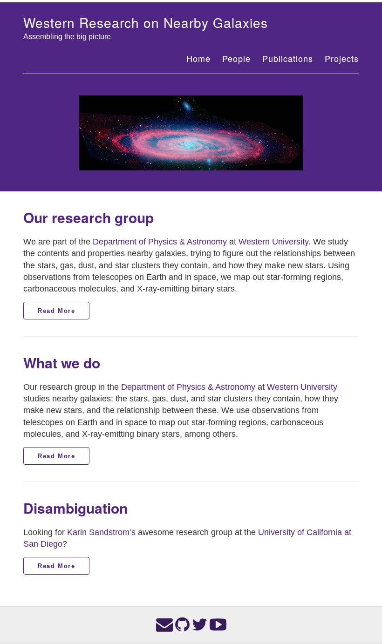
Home (198, 58)
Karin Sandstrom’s (101, 532)
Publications (287, 58)
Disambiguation (75, 508)
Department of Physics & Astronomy (160, 241)
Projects (342, 58)
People (236, 58)
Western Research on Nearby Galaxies (145, 22)
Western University (273, 241)
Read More (56, 310)
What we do (61, 363)
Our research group (88, 217)
